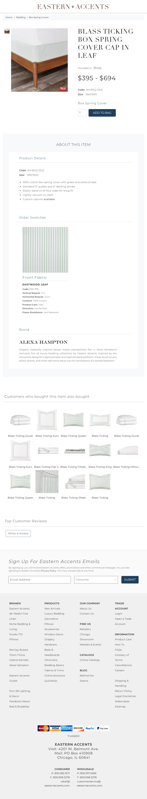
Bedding (20, 17)
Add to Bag (102, 112)
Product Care (123, 639)
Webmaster (122, 701)
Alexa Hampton (19, 665)
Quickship (50, 680)
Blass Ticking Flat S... (47, 466)
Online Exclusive (54, 675)
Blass (97, 68)
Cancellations (123, 665)
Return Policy (123, 691)
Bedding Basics (54, 665)
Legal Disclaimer (125, 696)
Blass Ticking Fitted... (73, 466)
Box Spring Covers (39, 17)
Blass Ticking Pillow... (126, 466)
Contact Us (87, 613)
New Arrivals (52, 608)
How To (119, 644)
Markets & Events (90, 644)
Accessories (51, 629)
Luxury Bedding (54, 613)
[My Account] (139, 6)
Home (9, 17)
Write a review (18, 533)
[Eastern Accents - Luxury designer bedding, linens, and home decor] (73, 6)
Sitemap (120, 706)
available (49, 199)
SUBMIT (130, 579)
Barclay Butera (18, 649)
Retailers (85, 629)
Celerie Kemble (18, 660)
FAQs (118, 649)
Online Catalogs (90, 660)
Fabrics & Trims (54, 670)
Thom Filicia (17, 655)
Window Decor (53, 634)
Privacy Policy (48, 571)
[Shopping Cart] (142, 6)
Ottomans (50, 660)
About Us (85, 608)
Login (118, 613)
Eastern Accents (19, 608)
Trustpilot (73, 736)
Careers (119, 670)
